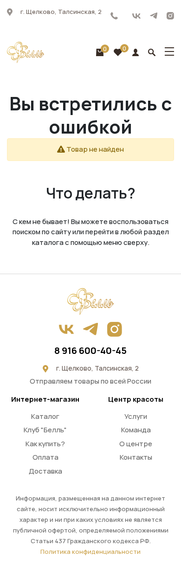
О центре (135, 444)
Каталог (45, 416)
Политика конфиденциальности (90, 551)
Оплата (45, 457)
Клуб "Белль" (45, 430)
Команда (136, 430)
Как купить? (45, 444)
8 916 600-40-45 (114, 15)
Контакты (136, 457)
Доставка (45, 471)
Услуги (135, 416)
